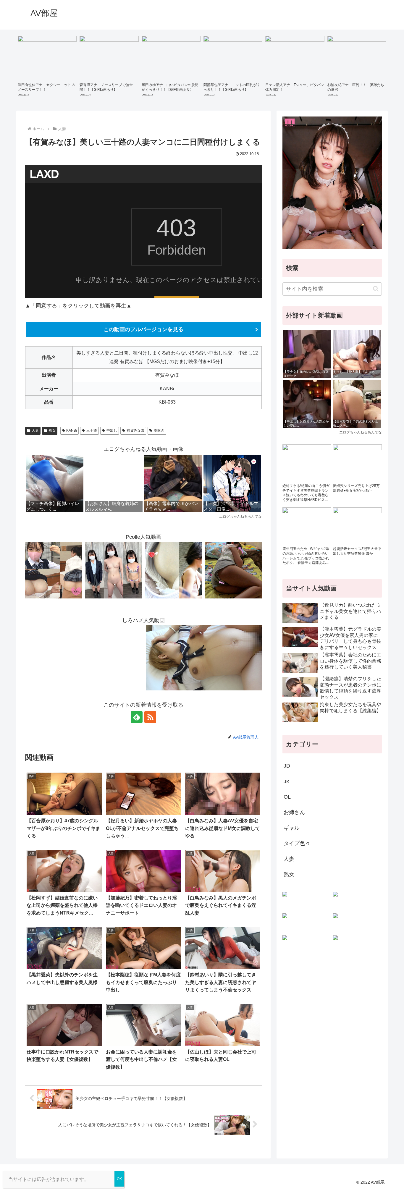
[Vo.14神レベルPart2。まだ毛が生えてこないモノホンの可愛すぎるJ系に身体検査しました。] (113, 570)
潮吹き (159, 430)
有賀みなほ (135, 430)
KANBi (71, 430)
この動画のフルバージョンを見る (143, 329)
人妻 (35, 430)
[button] (376, 288)
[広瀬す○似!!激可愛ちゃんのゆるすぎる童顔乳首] (173, 570)
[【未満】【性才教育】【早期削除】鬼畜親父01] (233, 570)
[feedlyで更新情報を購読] (137, 717)
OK (119, 1179)
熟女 (52, 430)
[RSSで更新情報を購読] (150, 717)
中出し (111, 430)
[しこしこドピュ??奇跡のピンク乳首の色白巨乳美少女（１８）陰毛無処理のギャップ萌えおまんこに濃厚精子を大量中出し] (53, 570)
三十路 (91, 430)
